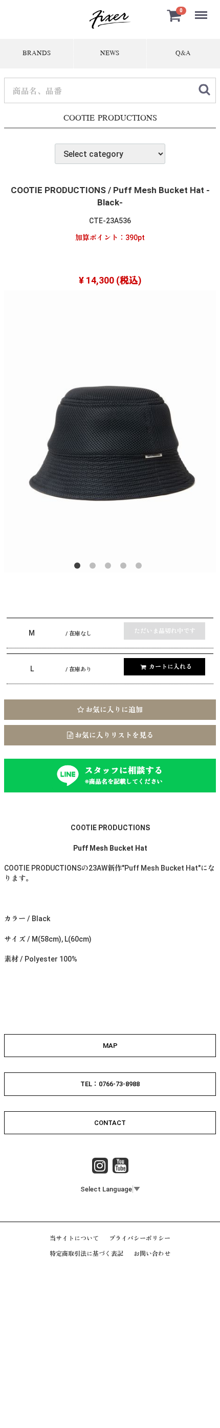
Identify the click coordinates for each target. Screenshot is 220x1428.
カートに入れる (170, 666)
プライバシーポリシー (139, 1238)
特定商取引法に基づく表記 (86, 1254)
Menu (202, 9)
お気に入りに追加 (113, 710)
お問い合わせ (152, 1254)
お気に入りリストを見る (113, 735)
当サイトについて (74, 1238)
